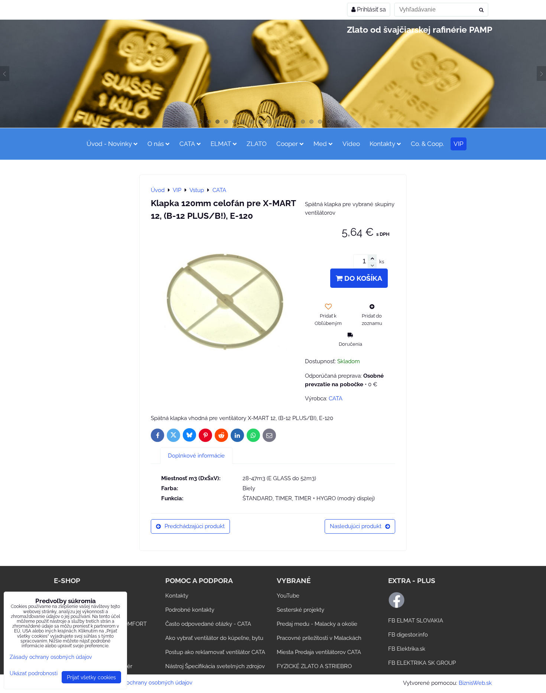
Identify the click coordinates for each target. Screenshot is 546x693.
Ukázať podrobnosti (34, 673)
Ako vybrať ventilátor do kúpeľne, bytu (214, 638)
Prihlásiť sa (370, 9)
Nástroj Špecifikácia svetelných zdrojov (215, 666)
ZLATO (257, 143)
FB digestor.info (408, 634)
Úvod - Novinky (109, 143)
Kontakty (382, 143)
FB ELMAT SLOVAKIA (415, 620)
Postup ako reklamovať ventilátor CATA (215, 652)
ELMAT (221, 143)
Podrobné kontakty (189, 609)
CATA (187, 143)
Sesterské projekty (300, 609)
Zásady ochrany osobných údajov (149, 682)
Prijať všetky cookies (91, 677)
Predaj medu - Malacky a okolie (317, 624)
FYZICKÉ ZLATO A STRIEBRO (314, 666)
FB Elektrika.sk (406, 648)
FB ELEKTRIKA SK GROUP (422, 663)
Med (320, 143)
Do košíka (362, 278)
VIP (459, 143)
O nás (155, 143)
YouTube (288, 595)
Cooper (287, 143)
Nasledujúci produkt (355, 526)
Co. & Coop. (427, 143)
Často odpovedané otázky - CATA (208, 624)
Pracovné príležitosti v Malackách (319, 638)
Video (351, 143)
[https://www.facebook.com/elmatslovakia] (396, 606)
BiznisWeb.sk (475, 683)
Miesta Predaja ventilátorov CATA (319, 652)
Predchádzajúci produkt (195, 526)
